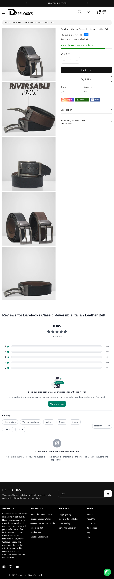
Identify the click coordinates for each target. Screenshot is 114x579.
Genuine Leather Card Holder (43, 523)
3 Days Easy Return (57, 3)
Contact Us (91, 523)
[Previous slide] (26, 3)
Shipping (64, 39)
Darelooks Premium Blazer (41, 514)
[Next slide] (87, 3)
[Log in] (88, 12)
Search (90, 514)
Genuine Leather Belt (39, 536)
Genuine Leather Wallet (40, 519)
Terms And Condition (67, 527)
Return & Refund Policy (68, 519)
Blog (88, 532)
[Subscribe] (108, 493)
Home (6, 22)
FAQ (88, 536)
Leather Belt (35, 532)
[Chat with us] (107, 572)
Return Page (92, 527)
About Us (91, 519)
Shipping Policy (64, 514)
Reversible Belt (36, 527)
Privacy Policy (64, 523)
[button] (5, 12)
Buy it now (86, 79)
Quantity (65, 53)
